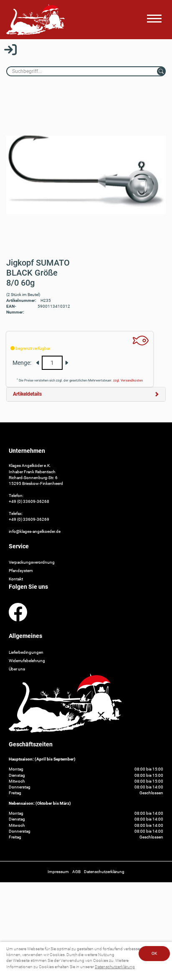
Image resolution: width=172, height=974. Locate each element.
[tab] (86, 394)
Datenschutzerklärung (115, 966)
